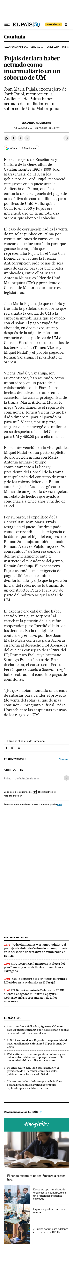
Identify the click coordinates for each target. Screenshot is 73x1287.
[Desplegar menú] (7, 24)
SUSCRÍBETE (53, 24)
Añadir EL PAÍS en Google (23, 148)
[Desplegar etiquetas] (66, 778)
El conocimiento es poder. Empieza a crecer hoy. (36, 1177)
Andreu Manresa (36, 122)
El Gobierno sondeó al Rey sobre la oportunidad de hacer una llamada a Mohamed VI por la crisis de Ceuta (37, 1043)
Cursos (36, 1125)
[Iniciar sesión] (66, 24)
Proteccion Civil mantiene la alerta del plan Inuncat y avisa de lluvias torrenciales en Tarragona (34, 967)
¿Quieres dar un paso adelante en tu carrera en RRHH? (50, 1230)
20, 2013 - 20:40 (46, 128)
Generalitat (37, 47)
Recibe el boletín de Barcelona (27, 741)
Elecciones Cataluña (16, 47)
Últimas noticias (16, 937)
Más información (12, 795)
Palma (7, 778)
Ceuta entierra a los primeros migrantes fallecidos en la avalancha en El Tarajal (35, 980)
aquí (59, 804)
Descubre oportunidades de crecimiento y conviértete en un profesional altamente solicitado (49, 1194)
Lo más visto (12, 1018)
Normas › (64, 759)
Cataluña (14, 37)
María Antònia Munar (26, 778)
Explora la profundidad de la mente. (49, 1211)
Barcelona (53, 47)
